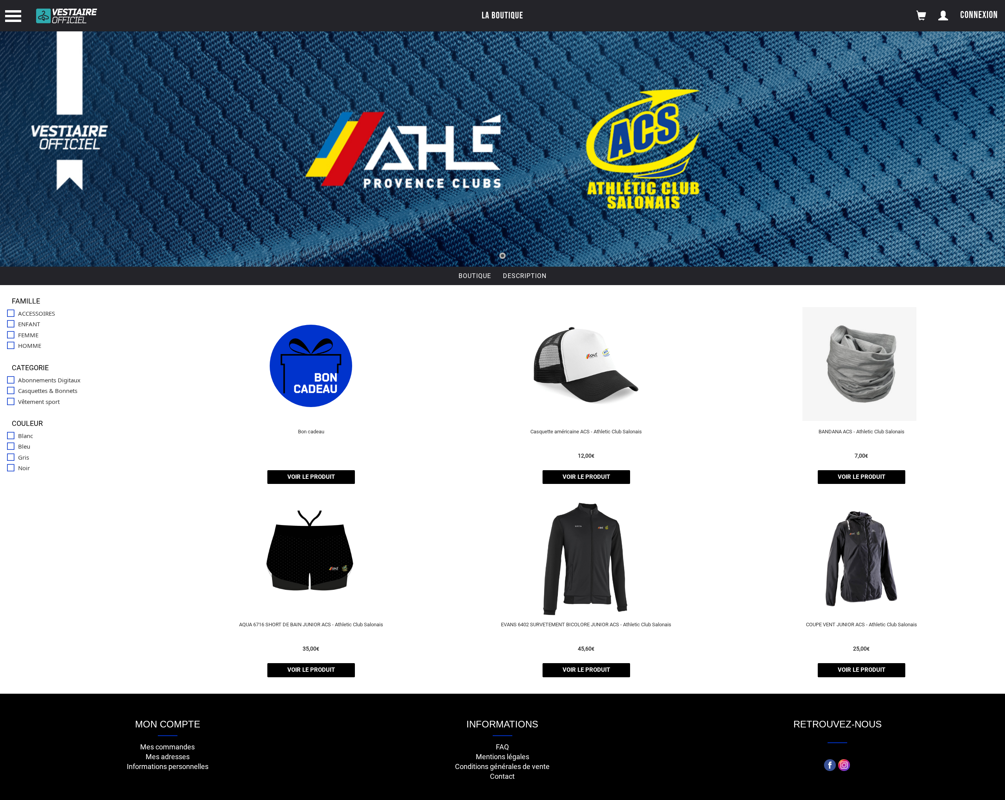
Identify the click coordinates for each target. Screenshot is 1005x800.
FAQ (502, 747)
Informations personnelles (167, 766)
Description (524, 276)
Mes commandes (167, 747)
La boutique (502, 15)
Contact (502, 776)
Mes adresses (168, 757)
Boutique (475, 276)
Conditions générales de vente (502, 766)
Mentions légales (502, 757)
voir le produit (311, 476)
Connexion (979, 15)
